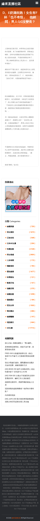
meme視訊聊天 (16, 503)
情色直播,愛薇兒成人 (24, 473)
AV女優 (21, 328)
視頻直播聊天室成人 (10, 425)
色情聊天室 (12, 497)
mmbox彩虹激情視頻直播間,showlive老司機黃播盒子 (20, 480)
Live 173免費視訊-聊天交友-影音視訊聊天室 (20, 459)
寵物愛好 (21, 300)
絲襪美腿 (21, 226)
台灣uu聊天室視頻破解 (29, 488)
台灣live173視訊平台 (18, 467)
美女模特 (21, 232)
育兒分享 (21, 305)
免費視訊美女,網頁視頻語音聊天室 (23, 470)
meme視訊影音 (14, 506)
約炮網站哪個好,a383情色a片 (20, 441)
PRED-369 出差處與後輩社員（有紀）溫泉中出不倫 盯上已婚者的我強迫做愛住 (19, 356)
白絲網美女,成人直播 (15, 446)
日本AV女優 (21, 243)
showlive (13, 473)
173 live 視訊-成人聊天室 (29, 506)
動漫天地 (21, 283)
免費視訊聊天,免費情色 (14, 452)
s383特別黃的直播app (16, 479)
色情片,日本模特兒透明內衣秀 (22, 434)
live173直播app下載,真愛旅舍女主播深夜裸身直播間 (20, 492)
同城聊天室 (25, 431)
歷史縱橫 (21, 272)
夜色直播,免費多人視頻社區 (11, 491)
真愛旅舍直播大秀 (32, 482)
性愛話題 (21, 249)
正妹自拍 (21, 238)
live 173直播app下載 (29, 503)
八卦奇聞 (21, 260)
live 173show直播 (20, 509)
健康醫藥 (21, 317)
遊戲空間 (21, 288)
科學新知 (21, 277)
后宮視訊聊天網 (28, 446)
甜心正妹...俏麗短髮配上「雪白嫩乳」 (19, 343)
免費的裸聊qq (16, 488)
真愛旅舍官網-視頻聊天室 (25, 455)
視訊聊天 (21, 322)
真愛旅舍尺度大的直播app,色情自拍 (24, 440)
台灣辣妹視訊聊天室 (30, 500)
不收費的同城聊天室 (27, 494)
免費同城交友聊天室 (15, 464)
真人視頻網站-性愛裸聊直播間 (27, 497)
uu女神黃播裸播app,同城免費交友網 (20, 435)
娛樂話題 (21, 294)
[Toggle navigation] (36, 2)
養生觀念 (21, 311)
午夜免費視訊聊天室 (14, 431)
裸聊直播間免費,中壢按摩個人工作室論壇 (20, 447)
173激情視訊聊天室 (9, 500)
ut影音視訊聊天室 (10, 455)
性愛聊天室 (25, 443)
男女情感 (21, 255)
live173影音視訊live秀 (19, 458)
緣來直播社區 (16, 518)
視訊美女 (20, 500)
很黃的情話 (7, 488)
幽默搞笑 (21, 266)
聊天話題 (25, 461)
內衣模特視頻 (10, 395)
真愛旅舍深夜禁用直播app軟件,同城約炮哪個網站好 (20, 485)
